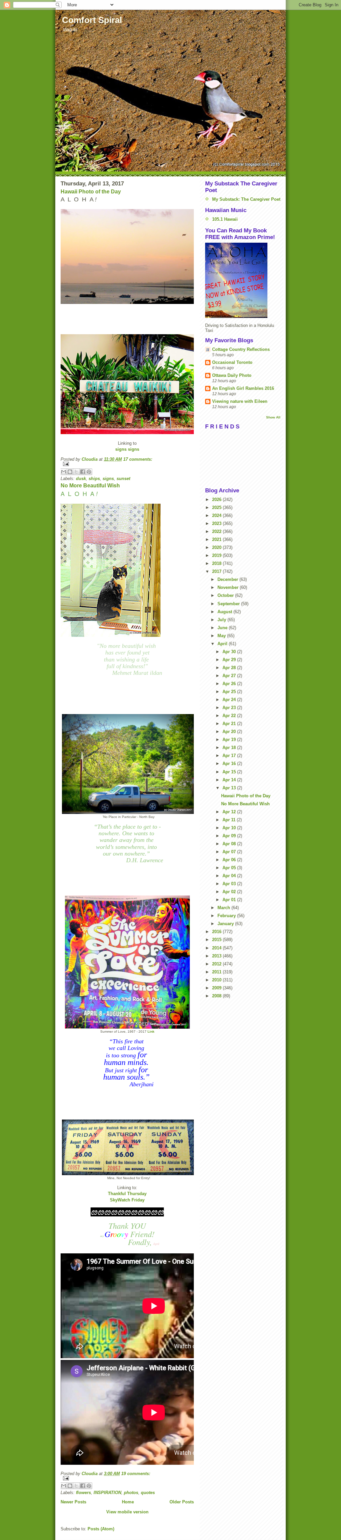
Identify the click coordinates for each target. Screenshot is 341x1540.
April (223, 643)
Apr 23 (229, 707)
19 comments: (135, 1473)
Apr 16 (229, 763)
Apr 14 (229, 779)
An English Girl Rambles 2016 (243, 388)
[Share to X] (76, 471)
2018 (217, 563)
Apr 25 (229, 691)
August (225, 611)
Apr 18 (229, 747)
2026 (217, 499)
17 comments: (137, 459)
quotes (148, 1492)
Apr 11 (229, 819)
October (226, 595)
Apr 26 (229, 683)
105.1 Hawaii (225, 219)
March (224, 907)
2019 (217, 555)
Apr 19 (229, 739)
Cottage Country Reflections (241, 349)
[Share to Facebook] (82, 471)
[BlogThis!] (70, 471)
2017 (217, 571)
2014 (217, 947)
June (223, 627)
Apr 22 (229, 715)
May (222, 635)
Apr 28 (229, 667)
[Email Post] (127, 464)
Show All (273, 417)
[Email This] (63, 471)
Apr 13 (229, 787)
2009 (217, 987)
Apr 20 (229, 731)
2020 (217, 547)
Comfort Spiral (92, 20)
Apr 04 (229, 875)
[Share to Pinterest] (89, 471)
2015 (217, 939)
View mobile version (127, 1511)
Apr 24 (229, 699)
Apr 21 (229, 723)
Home (128, 1501)
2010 (217, 979)
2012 (217, 963)
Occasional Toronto (232, 362)
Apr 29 (229, 659)
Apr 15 (229, 771)
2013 (217, 955)
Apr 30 (229, 651)
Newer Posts (73, 1501)
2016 (217, 931)
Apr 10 (229, 827)
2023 (217, 523)
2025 (217, 507)
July (222, 619)
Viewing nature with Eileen (239, 401)
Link (151, 1031)
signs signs (127, 449)
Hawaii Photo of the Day (91, 191)
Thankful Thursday (127, 1193)
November (228, 587)
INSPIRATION (107, 1492)
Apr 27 (229, 675)
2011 (217, 971)
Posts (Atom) (101, 1528)
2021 (217, 539)
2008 (217, 995)
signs (108, 478)
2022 (217, 531)
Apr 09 (229, 835)
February (227, 915)
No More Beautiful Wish (90, 485)
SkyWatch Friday (127, 1199)
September (229, 603)
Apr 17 (229, 755)
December (228, 579)
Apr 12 (229, 811)
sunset (123, 478)
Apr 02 (229, 891)
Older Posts (182, 1501)
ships (94, 478)
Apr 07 (229, 851)
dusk (81, 478)
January (226, 923)
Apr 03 (229, 883)
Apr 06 (229, 859)
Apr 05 (229, 867)
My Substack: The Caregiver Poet (246, 199)
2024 (217, 515)
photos (131, 1492)
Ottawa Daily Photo (231, 375)
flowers (83, 1492)
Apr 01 (229, 899)
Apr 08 (229, 843)
